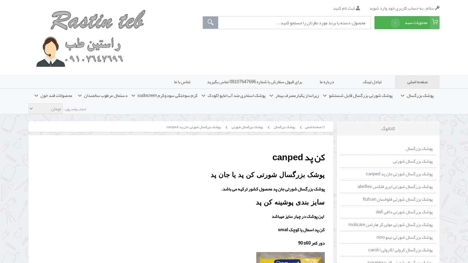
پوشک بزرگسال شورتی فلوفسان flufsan (398, 199)
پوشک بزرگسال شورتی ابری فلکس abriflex (395, 186)
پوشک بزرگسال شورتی (247, 126)
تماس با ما (182, 81)
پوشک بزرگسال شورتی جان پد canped (193, 126)
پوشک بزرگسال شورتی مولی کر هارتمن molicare (390, 224)
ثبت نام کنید (344, 8)
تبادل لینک (372, 81)
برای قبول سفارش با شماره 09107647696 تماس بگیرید (254, 81)
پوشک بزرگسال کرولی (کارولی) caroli (400, 250)
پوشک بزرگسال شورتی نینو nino (405, 237)
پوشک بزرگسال (284, 126)
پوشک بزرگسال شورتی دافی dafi (404, 212)
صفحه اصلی (417, 81)
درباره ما (327, 81)
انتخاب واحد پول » (74, 109)
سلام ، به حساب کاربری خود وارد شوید (402, 8)
